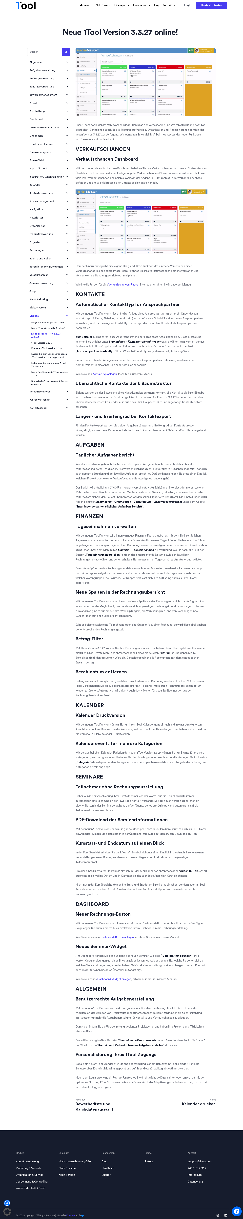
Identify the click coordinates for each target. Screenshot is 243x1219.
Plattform (102, 5)
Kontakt (167, 5)
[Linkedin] (225, 1215)
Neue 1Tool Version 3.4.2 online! (48, 328)
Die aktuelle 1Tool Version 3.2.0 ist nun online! (49, 383)
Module (84, 5)
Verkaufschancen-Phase (123, 284)
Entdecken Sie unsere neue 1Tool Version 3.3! (48, 365)
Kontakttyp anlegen (104, 374)
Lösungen (120, 5)
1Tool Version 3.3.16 (41, 343)
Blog (156, 5)
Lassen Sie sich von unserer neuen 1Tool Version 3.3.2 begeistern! (49, 356)
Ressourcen (140, 5)
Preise (148, 1153)
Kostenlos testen (211, 5)
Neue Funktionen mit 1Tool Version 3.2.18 (49, 374)
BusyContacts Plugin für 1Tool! (47, 323)
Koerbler (70, 1215)
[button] (7, 1211)
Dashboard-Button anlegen (117, 937)
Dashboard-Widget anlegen (114, 979)
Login (187, 5)
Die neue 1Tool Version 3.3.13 (46, 348)
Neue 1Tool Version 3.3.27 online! (46, 336)
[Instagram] (217, 1215)
